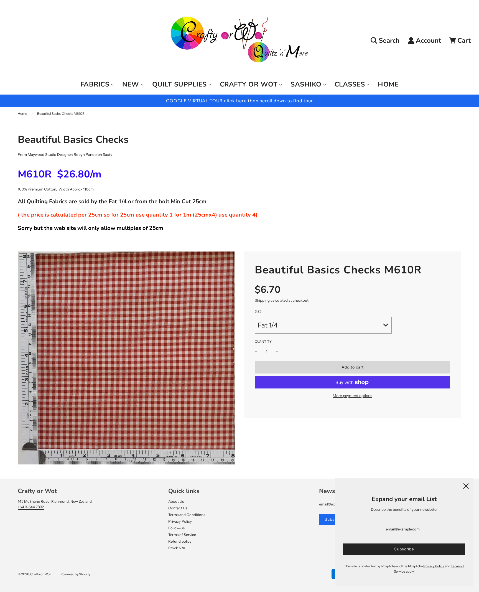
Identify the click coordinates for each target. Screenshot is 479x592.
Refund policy (180, 541)
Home (22, 113)
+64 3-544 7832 (31, 507)
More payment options (352, 395)
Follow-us (176, 528)
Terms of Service (182, 534)
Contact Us (177, 508)
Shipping (262, 300)
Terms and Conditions (186, 514)
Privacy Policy (180, 521)
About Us (176, 501)
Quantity (263, 342)
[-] (256, 351)
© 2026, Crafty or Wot (34, 574)
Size (258, 311)
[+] (277, 351)
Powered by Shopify (75, 574)
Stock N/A (176, 548)
